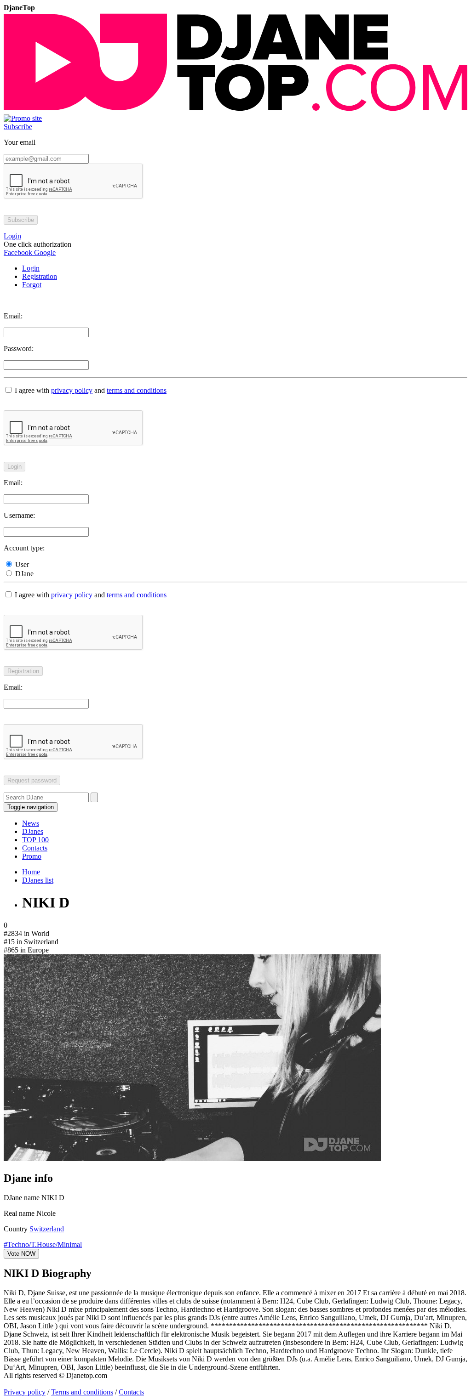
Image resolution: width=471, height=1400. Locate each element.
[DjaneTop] (235, 110)
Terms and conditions (82, 1392)
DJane (23, 574)
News (30, 823)
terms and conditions (137, 390)
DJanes (32, 831)
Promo (31, 856)
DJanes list (37, 880)
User (21, 564)
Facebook (18, 252)
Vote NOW (21, 1253)
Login (31, 268)
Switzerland (46, 1229)
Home (31, 872)
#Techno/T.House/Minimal (43, 1244)
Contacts (34, 848)
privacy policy (71, 390)
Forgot (31, 285)
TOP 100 (35, 840)
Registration (39, 276)
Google (44, 252)
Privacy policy (25, 1392)
